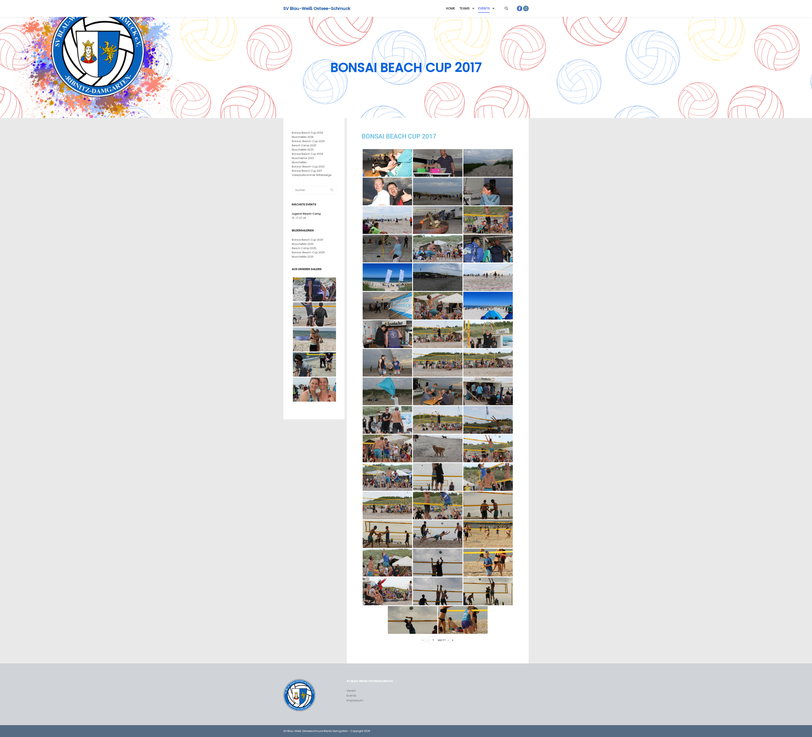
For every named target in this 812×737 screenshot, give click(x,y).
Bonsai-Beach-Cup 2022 (308, 166)
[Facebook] (519, 8)
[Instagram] (526, 8)
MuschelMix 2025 (303, 149)
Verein (351, 691)
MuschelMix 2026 (303, 137)
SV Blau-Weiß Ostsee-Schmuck (304, 8)
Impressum (355, 700)
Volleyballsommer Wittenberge (311, 175)
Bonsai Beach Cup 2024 (307, 154)
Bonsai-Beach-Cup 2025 (308, 141)
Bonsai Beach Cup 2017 (307, 171)
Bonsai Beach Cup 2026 (307, 132)
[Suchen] (506, 8)
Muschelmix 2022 (303, 158)
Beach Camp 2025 (304, 145)
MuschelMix (299, 162)
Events (351, 695)
